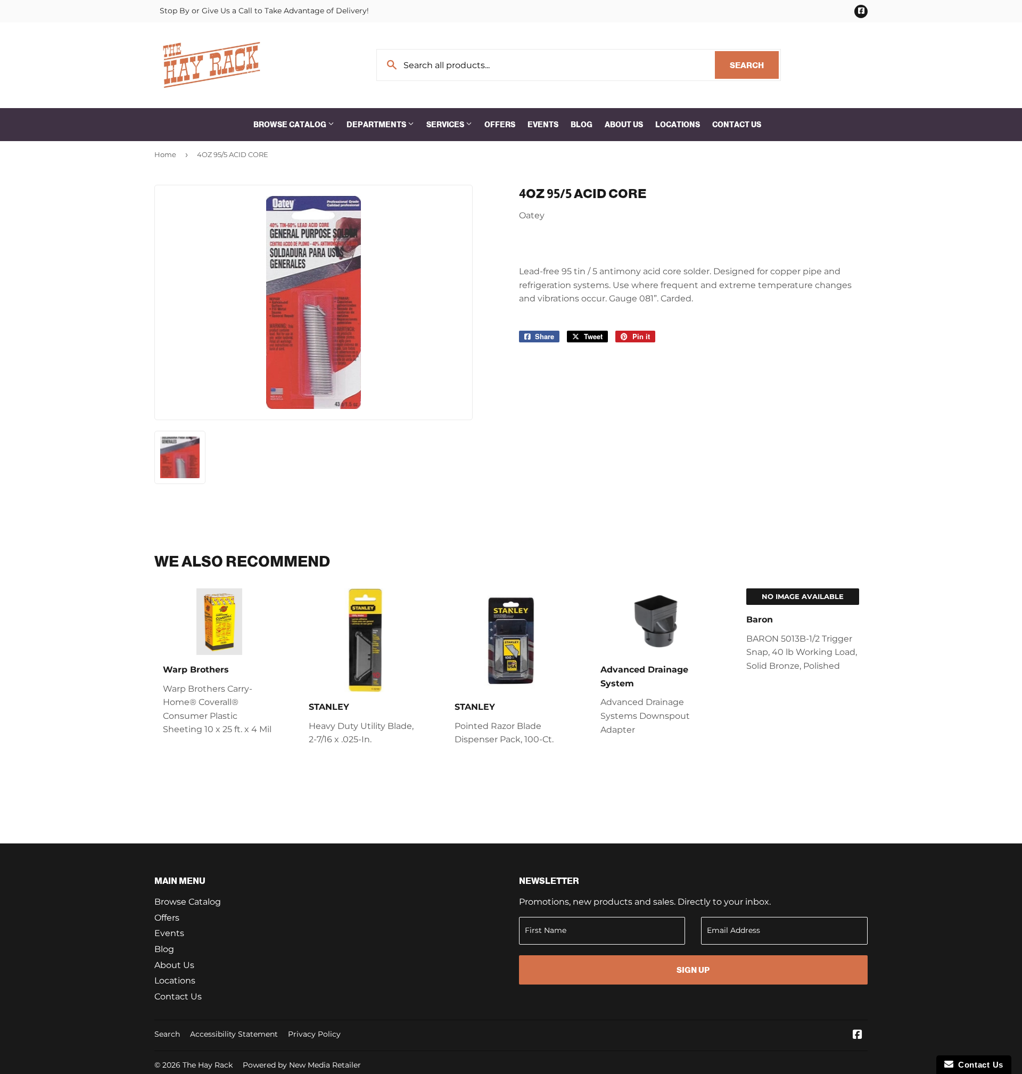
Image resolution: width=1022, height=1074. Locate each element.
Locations (677, 124)
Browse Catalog (290, 124)
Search (754, 65)
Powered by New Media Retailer (302, 1065)
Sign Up (693, 969)
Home (165, 154)
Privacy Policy (314, 1034)
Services (446, 124)
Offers (499, 124)
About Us (624, 124)
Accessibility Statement (234, 1034)
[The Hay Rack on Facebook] (857, 1035)
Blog (581, 124)
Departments (377, 124)
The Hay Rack (208, 1065)
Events (543, 124)
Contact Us (736, 124)
